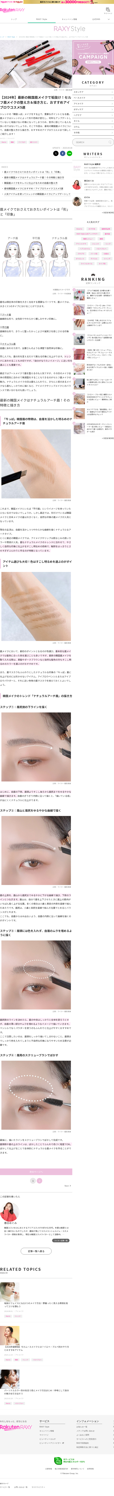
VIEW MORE (108, 212)
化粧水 (106, 253)
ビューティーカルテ (47, 1439)
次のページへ (36, 1171)
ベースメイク (79, 97)
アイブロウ (21, 142)
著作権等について (77, 1469)
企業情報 (48, 1469)
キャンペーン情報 (69, 19)
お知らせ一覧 (81, 1427)
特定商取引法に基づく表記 (87, 1447)
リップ (107, 244)
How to (4, 142)
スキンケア (78, 92)
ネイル (77, 121)
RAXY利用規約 (82, 1443)
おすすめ (92, 229)
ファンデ (107, 258)
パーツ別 (94, 253)
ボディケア (78, 109)
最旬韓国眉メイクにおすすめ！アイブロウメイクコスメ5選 (33, 188)
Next (68, 1185)
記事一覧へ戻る (36, 1251)
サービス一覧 (5, 1487)
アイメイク (11, 138)
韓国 (12, 142)
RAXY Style (41, 19)
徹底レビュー (88, 239)
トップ (14, 19)
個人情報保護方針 (61, 1469)
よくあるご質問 (82, 1435)
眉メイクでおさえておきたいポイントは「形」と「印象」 (33, 171)
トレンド (18, 1316)
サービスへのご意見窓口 (86, 1439)
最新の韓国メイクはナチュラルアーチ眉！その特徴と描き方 (34, 177)
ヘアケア (77, 115)
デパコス (94, 258)
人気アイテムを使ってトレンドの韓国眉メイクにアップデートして (37, 194)
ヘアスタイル (85, 248)
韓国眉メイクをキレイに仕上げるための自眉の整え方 (31, 183)
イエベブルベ (37, 1360)
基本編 (107, 234)
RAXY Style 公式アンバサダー (87, 234)
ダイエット (80, 258)
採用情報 (90, 1469)
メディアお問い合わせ (85, 1431)
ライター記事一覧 (61, 1240)
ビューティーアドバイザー (50, 1443)
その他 (77, 132)
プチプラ (81, 253)
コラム (77, 126)
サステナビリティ (38, 1487)
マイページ (44, 1435)
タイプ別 (102, 263)
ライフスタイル (86, 263)
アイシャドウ (81, 244)
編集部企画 (106, 229)
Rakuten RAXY (12, 10)
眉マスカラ (33, 142)
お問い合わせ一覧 (21, 1487)
